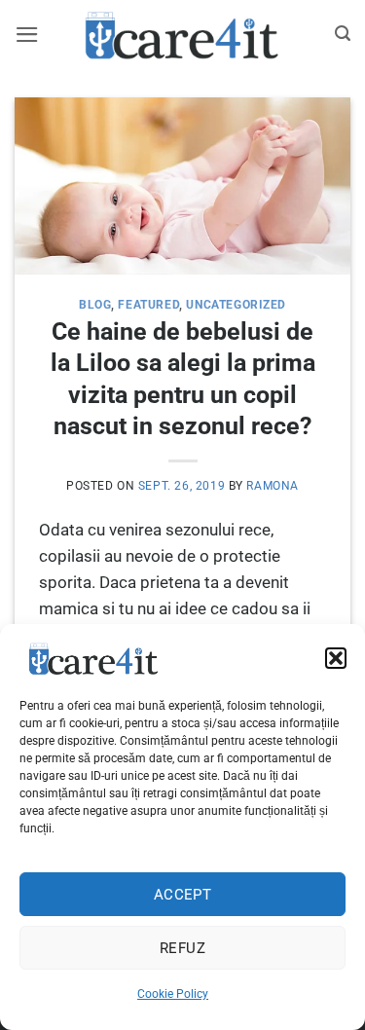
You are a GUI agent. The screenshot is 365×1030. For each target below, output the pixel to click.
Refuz (182, 948)
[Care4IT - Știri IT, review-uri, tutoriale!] (183, 34)
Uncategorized (236, 305)
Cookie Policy (172, 994)
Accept (183, 894)
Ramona (272, 486)
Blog (95, 305)
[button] (336, 658)
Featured (148, 305)
